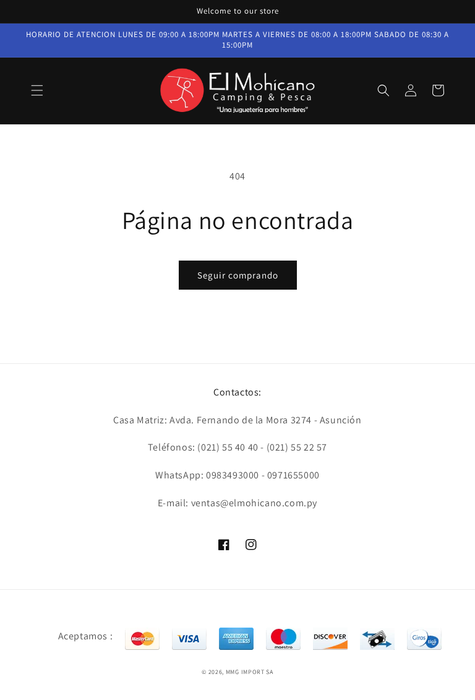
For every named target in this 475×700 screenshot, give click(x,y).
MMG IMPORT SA (249, 672)
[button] (37, 90)
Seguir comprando (237, 275)
